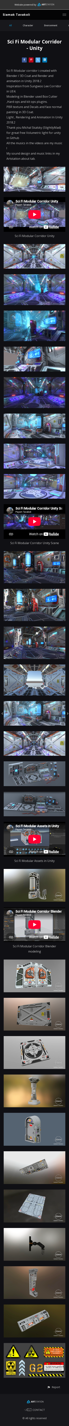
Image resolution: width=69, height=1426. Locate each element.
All (10, 25)
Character (28, 25)
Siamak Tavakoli (16, 15)
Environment (50, 25)
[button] (54, 1387)
